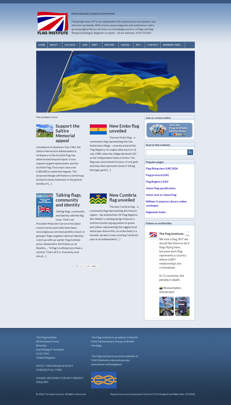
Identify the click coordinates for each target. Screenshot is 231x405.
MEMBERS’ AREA (171, 44)
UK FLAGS (70, 44)
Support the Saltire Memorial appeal (67, 133)
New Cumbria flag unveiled (122, 197)
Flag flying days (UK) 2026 (162, 168)
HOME (41, 44)
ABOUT (54, 44)
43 (88, 266)
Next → (95, 266)
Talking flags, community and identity (69, 199)
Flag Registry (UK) (157, 181)
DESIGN (125, 44)
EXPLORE (109, 44)
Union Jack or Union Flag (161, 194)
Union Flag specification (161, 188)
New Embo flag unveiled (124, 128)
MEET (95, 44)
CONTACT (152, 44)
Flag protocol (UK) (157, 175)
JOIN (84, 44)
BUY (138, 44)
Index (156, 212)
